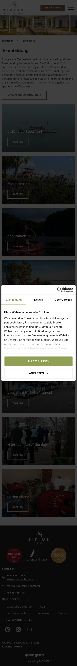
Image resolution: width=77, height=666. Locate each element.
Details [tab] (38, 299)
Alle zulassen (38, 361)
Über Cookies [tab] (63, 299)
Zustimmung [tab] (14, 299)
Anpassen (36, 373)
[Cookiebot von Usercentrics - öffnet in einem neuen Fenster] (57, 289)
